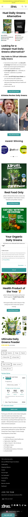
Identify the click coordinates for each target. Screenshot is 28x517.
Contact (3, 470)
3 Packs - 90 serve (17, 364)
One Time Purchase (11, 402)
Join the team (7, 492)
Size (2, 361)
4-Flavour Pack (15, 357)
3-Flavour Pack (6, 357)
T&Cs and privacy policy (7, 459)
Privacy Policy (6, 259)
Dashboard (4, 486)
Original (23, 353)
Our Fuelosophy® (5, 475)
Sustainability (4, 478)
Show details (21, 265)
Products (3, 480)
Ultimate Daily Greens (12, 295)
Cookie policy (4, 464)
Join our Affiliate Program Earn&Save (10, 461)
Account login (4, 472)
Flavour (4, 350)
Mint (4, 353)
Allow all (14, 269)
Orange (16, 353)
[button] (8, 515)
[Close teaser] (15, 513)
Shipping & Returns (6, 467)
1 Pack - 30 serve (6, 364)
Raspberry (10, 353)
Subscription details (8, 405)
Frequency (8, 381)
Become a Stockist (5, 483)
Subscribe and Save (11, 377)
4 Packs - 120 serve (7, 368)
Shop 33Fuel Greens (14, 91)
